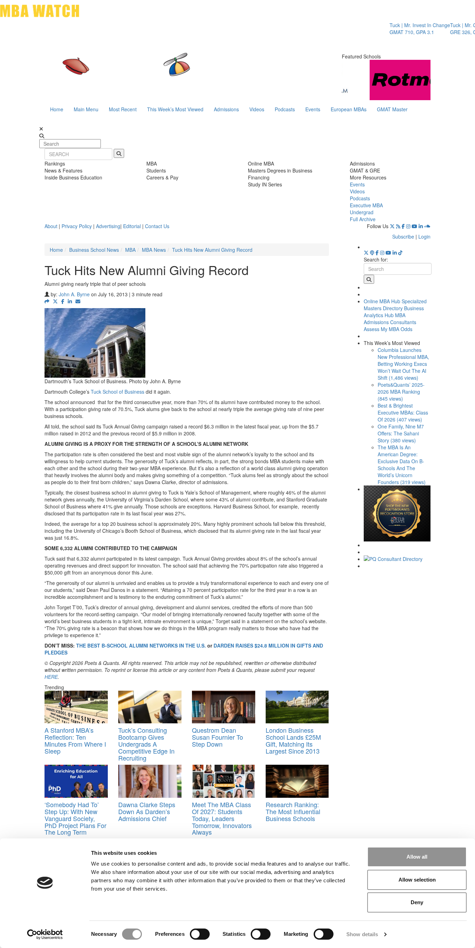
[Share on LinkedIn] (70, 301)
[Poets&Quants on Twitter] (392, 226)
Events (312, 109)
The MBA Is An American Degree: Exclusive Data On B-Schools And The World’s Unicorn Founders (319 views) (402, 464)
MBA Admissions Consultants (390, 319)
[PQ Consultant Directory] (397, 558)
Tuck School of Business (117, 391)
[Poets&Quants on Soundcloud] (427, 226)
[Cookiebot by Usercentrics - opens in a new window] (45, 934)
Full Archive (363, 219)
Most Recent (123, 109)
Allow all (416, 857)
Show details (362, 934)
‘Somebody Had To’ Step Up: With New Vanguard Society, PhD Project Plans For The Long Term (75, 818)
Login (424, 236)
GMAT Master (392, 109)
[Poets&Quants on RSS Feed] (398, 226)
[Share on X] (55, 301)
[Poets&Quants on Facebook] (403, 226)
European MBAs (349, 109)
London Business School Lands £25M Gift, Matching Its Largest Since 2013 (293, 740)
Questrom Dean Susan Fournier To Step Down (217, 736)
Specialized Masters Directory (395, 305)
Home (56, 109)
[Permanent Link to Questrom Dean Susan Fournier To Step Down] (223, 707)
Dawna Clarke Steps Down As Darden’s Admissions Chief (146, 811)
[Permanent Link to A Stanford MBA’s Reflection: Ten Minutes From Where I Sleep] (76, 707)
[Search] (119, 153)
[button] (47, 301)
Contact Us (157, 226)
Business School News (94, 249)
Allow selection (417, 880)
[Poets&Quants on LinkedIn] (421, 226)
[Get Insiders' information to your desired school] (397, 513)
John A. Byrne (74, 294)
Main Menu (86, 109)
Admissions (226, 109)
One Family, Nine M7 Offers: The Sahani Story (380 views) (401, 433)
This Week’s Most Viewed (175, 109)
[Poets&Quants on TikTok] (400, 252)
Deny (417, 902)
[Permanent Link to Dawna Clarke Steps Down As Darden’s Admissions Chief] (150, 781)
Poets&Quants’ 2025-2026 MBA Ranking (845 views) (401, 391)
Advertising (108, 226)
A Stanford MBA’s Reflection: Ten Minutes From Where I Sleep (75, 740)
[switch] (200, 934)
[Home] (166, 71)
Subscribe (403, 236)
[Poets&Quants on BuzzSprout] (372, 252)
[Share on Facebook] (62, 301)
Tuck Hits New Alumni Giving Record (212, 249)
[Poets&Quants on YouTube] (414, 226)
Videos (256, 109)
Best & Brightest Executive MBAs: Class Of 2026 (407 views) (403, 412)
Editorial (132, 226)
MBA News (154, 249)
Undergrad (361, 212)
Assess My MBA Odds (388, 329)
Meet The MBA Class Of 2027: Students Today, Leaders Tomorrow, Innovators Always (222, 818)
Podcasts (285, 109)
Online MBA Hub (382, 301)
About (51, 226)
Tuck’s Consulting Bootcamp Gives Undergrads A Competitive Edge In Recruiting (146, 743)
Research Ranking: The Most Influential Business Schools (293, 811)
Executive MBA (366, 205)
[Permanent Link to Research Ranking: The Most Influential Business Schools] (297, 781)
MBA (130, 249)
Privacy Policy (77, 226)
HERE (51, 676)
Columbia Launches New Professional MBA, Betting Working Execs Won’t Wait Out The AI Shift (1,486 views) (403, 363)
